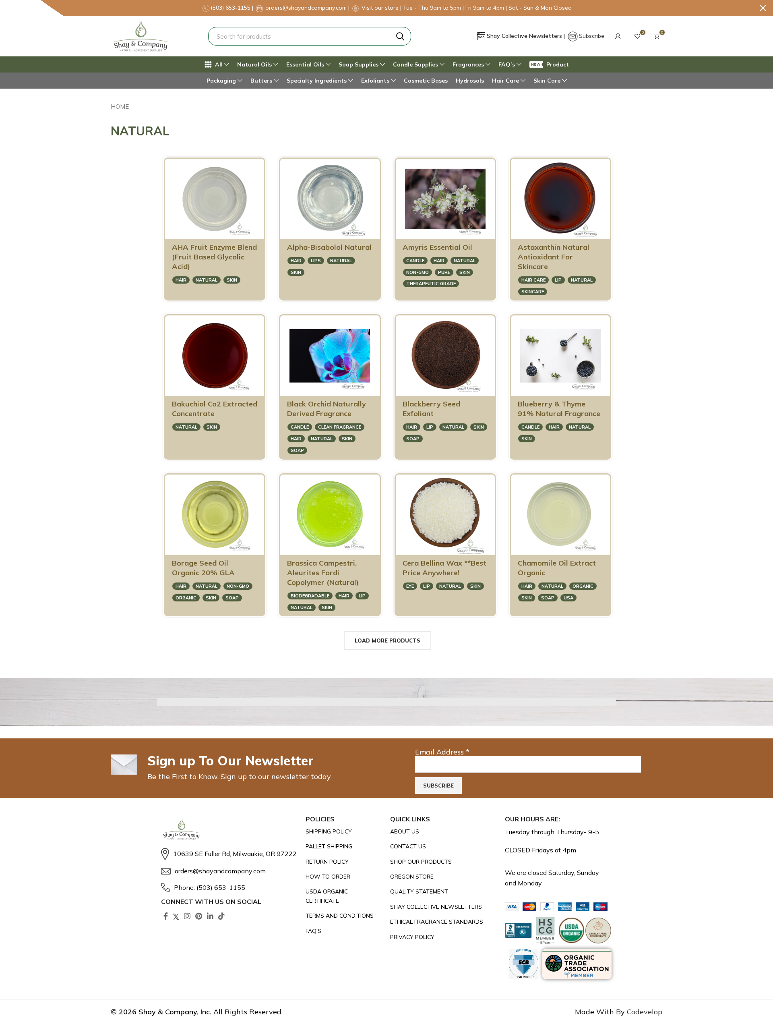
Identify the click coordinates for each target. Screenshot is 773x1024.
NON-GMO (417, 272)
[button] (618, 36)
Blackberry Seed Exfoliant (431, 408)
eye (410, 586)
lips (316, 260)
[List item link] (229, 854)
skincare (532, 291)
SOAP (297, 450)
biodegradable (310, 596)
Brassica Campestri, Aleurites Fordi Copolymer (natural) (323, 572)
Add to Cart (227, 229)
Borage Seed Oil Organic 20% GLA (203, 567)
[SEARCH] (400, 36)
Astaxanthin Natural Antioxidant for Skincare (553, 257)
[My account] (618, 36)
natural (206, 280)
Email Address (442, 752)
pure (444, 272)
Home (120, 106)
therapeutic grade (431, 283)
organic (186, 598)
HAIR (181, 280)
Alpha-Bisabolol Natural (329, 247)
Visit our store (381, 7)
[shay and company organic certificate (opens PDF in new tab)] (344, 896)
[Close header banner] (763, 8)
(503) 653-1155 (231, 7)
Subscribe (591, 35)
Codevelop (644, 1011)
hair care (533, 280)
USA (568, 598)
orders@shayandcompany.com (306, 7)
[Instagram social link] (187, 916)
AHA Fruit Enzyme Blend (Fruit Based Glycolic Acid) (214, 257)
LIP (558, 280)
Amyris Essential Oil (437, 247)
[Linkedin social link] (210, 916)
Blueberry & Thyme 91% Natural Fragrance (559, 408)
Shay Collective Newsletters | (526, 35)
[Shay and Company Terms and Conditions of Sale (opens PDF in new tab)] (344, 915)
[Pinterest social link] (199, 916)
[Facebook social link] (165, 916)
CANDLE (415, 260)
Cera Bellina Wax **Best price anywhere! (444, 567)
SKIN (232, 280)
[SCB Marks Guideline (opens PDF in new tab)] (523, 964)
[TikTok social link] (221, 916)
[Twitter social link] (176, 916)
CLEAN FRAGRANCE (339, 427)
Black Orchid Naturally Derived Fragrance (326, 408)
